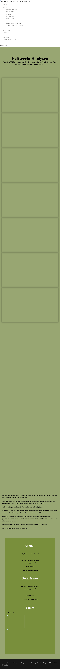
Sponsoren (6, 37)
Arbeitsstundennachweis (14, 25)
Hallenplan (10, 16)
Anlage (8, 14)
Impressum (6, 42)
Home (5, 5)
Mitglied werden (8, 30)
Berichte (6, 32)
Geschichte (10, 12)
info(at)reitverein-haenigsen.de (30, 554)
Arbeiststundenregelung (14, 23)
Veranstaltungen (9, 35)
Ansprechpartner (12, 9)
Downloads (10, 18)
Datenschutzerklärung (11, 39)
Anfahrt (9, 21)
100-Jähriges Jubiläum (10, 28)
